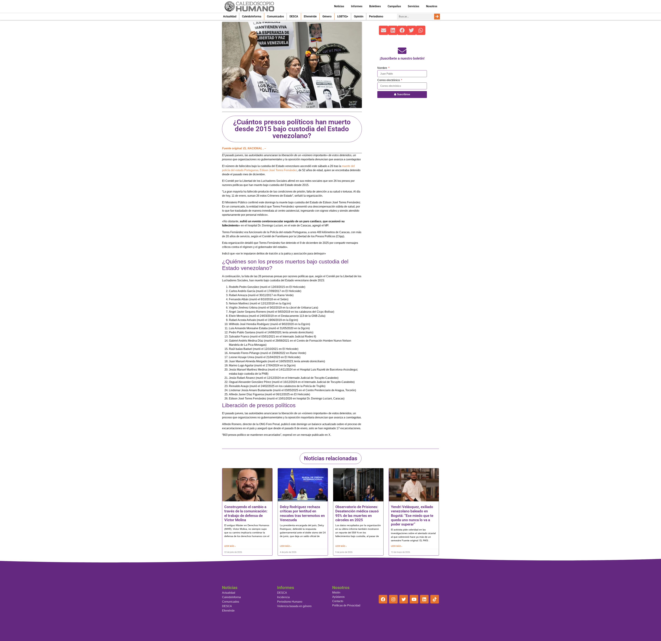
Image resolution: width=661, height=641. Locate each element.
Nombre (382, 68)
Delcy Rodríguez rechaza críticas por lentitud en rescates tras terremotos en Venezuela (302, 513)
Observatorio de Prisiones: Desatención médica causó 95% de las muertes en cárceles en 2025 (357, 513)
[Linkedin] (424, 599)
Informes (356, 6)
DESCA (294, 16)
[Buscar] (437, 16)
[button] (383, 30)
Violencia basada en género (294, 606)
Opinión (358, 16)
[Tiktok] (434, 599)
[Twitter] (403, 599)
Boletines (375, 6)
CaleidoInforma (251, 16)
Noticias (339, 6)
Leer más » (230, 546)
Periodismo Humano (289, 601)
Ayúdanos (338, 596)
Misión (336, 592)
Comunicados (275, 16)
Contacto (337, 601)
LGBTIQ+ (342, 16)
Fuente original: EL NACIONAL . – (244, 148)
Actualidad (229, 16)
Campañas (394, 6)
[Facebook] (383, 599)
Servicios (413, 6)
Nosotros (431, 6)
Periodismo (376, 16)
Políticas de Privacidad (346, 605)
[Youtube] (414, 599)
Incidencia (283, 597)
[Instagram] (393, 599)
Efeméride (310, 16)
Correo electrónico (389, 80)
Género (327, 16)
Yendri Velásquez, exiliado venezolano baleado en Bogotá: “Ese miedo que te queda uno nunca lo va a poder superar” (412, 515)
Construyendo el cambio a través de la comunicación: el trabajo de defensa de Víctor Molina (245, 513)
